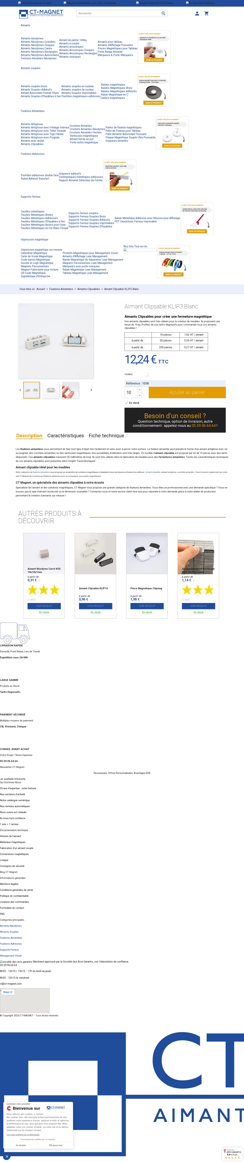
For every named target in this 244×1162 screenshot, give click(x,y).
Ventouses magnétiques (84, 135)
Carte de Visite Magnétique (37, 256)
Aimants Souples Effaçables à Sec (41, 96)
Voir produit (44, 605)
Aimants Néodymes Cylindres (38, 41)
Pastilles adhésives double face (40, 175)
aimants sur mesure (53, 495)
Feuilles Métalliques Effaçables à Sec (43, 221)
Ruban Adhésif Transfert (35, 178)
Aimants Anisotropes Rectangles (78, 53)
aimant (42, 491)
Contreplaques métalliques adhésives (81, 177)
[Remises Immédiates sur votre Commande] (100, 3)
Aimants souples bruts (34, 86)
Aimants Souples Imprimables (78, 92)
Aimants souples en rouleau (77, 86)
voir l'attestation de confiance (111, 961)
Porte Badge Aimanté (110, 51)
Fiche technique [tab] (106, 435)
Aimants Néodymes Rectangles (39, 51)
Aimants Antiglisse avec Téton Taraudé (43, 130)
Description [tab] (29, 435)
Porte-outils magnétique (84, 142)
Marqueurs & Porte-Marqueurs (115, 55)
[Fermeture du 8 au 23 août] (41, 3)
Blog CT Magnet (8, 872)
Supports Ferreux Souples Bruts (87, 216)
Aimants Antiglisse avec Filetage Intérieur (45, 127)
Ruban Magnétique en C (114, 94)
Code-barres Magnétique (35, 259)
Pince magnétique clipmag (146, 588)
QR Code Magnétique (33, 273)
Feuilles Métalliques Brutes (37, 214)
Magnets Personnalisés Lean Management (88, 263)
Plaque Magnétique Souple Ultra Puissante (130, 137)
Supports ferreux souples (83, 213)
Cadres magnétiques (113, 97)
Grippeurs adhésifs (70, 173)
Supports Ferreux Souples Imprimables (91, 223)
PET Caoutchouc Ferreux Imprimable (136, 221)
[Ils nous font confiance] (206, 3)
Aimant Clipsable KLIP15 (93, 588)
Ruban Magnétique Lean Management (84, 269)
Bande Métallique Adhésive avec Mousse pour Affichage (147, 218)
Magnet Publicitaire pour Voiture (39, 269)
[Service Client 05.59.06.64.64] (161, 3)
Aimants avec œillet (32, 140)
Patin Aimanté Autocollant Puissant (126, 134)
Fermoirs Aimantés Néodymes (38, 58)
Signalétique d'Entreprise (35, 276)
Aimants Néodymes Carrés (36, 48)
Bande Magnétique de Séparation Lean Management (93, 259)
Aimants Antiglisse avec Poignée (40, 137)
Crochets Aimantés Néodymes (87, 129)
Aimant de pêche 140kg (73, 40)
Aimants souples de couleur (77, 89)
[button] (12, 779)
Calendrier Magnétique (34, 253)
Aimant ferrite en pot (81, 139)
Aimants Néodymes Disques (37, 45)
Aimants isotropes (70, 56)
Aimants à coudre (69, 43)
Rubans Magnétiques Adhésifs (119, 91)
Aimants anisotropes (71, 46)
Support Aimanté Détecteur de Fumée (81, 180)
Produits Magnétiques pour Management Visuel (90, 253)
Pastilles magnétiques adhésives (80, 96)
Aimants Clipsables (32, 144)
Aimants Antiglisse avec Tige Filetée (42, 134)
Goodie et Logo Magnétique (37, 263)
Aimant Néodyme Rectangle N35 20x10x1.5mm (198, 570)
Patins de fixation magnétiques (124, 127)
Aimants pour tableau (110, 41)
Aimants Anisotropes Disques (76, 50)
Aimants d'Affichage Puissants (115, 45)
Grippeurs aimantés (117, 140)
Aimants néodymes (32, 38)
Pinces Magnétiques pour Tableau (117, 48)
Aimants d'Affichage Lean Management (85, 256)
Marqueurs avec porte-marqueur (81, 266)
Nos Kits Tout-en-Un (135, 246)
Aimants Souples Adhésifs (36, 89)
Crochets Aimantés (81, 125)
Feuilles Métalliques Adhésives (39, 218)
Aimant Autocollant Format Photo (40, 92)
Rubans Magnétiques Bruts (116, 88)
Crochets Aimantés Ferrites (86, 132)
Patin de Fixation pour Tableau (123, 130)
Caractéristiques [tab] (65, 435)
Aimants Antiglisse (32, 124)
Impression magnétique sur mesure (41, 249)
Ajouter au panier (187, 392)
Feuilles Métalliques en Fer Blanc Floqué (44, 228)
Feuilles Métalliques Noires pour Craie (43, 224)
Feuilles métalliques (32, 211)
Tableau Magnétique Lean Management (85, 273)
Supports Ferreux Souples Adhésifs (89, 219)
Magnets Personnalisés (35, 266)
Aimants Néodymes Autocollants (40, 55)
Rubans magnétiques (113, 84)
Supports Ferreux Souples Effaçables (90, 226)
